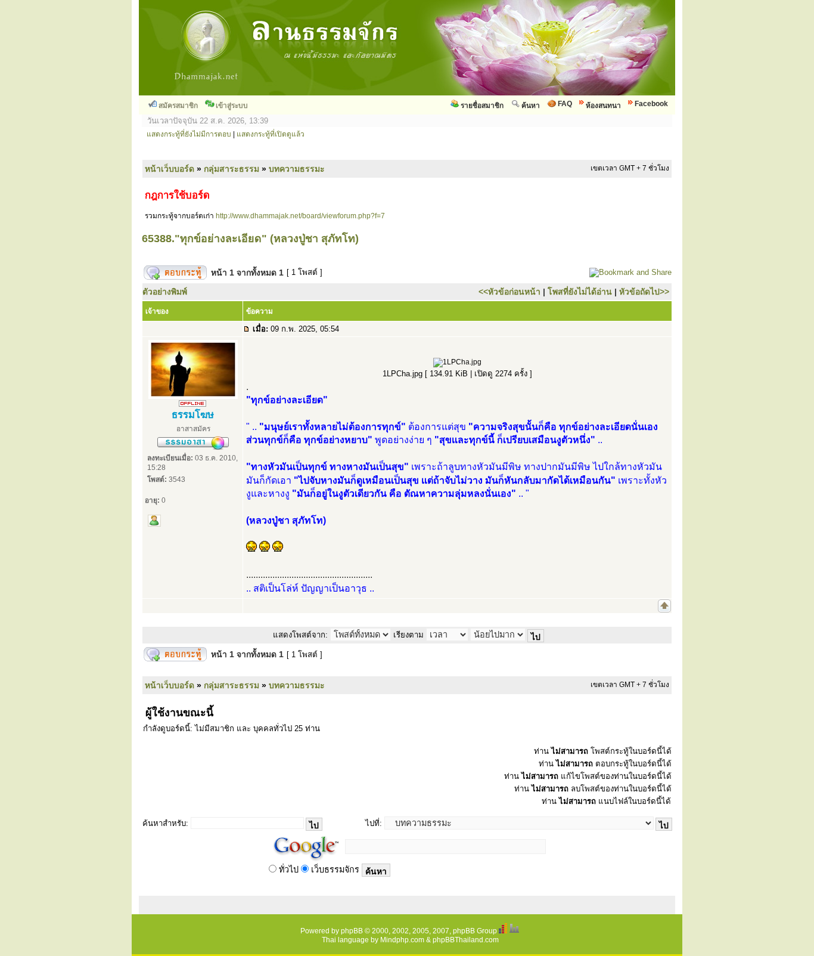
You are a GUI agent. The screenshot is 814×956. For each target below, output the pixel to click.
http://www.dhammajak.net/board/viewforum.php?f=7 (300, 216)
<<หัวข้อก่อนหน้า (509, 291)
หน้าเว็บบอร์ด (169, 169)
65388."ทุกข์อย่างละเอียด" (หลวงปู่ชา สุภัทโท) (250, 239)
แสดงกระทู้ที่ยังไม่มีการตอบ (189, 134)
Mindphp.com (402, 940)
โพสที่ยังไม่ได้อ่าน (580, 291)
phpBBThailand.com (466, 940)
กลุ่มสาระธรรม (231, 169)
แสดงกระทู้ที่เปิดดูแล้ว (271, 134)
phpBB (352, 931)
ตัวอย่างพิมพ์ (164, 291)
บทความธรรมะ (297, 169)
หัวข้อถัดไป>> (644, 291)
